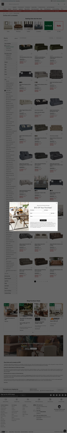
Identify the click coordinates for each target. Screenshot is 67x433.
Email (31, 213)
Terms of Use (39, 227)
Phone (31, 216)
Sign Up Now (43, 220)
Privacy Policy (34, 227)
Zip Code (52, 213)
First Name (32, 210)
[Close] (56, 203)
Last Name (46, 210)
